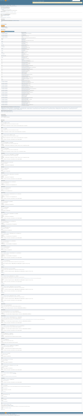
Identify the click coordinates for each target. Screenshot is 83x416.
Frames (7, 5)
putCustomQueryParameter (10, 108)
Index (7, 0)
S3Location (27, 65)
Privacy (1, 415)
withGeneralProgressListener (64, 108)
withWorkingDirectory (24, 104)
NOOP (1, 21)
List (3, 260)
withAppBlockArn (23, 81)
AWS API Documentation (3, 17)
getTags (22, 55)
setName (22, 72)
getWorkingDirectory (24, 57)
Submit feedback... (72, 1)
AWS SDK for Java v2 (58, 2)
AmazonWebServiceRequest (15, 20)
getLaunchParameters (24, 48)
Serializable (5, 15)
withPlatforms (23, 97)
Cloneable (8, 15)
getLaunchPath (23, 50)
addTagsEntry (23, 33)
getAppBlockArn (23, 39)
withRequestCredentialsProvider (73, 108)
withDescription (23, 83)
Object (24, 38)
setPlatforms (23, 74)
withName (23, 95)
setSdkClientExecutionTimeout (51, 108)
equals (22, 38)
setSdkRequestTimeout (58, 108)
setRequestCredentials (29, 108)
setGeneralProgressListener (23, 108)
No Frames (10, 5)
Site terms (3, 415)
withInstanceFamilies (24, 88)
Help (9, 0)
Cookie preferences (5, 415)
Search (71, 0)
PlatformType (26, 99)
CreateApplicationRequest (4, 33)
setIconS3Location (24, 65)
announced (35, 2)
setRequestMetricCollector (44, 108)
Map (1, 55)
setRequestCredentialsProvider (36, 108)
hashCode (2, 401)
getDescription (23, 41)
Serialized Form (9, 17)
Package (4, 0)
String (25, 33)
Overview (1, 0)
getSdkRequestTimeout (3, 108)
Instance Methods (7, 31)
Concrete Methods (12, 31)
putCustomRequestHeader (16, 108)
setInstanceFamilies (24, 67)
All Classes (13, 5)
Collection (28, 67)
